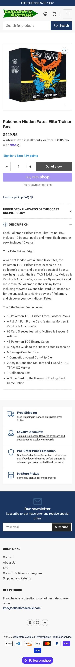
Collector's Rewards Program (22, 573)
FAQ (5, 568)
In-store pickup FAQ (16, 197)
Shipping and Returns (17, 578)
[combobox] (37, 25)
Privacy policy (43, 636)
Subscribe (61, 527)
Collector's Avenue (23, 636)
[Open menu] (67, 13)
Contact (8, 557)
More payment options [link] (38, 184)
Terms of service (62, 636)
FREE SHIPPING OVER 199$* (37, 3)
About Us (9, 562)
